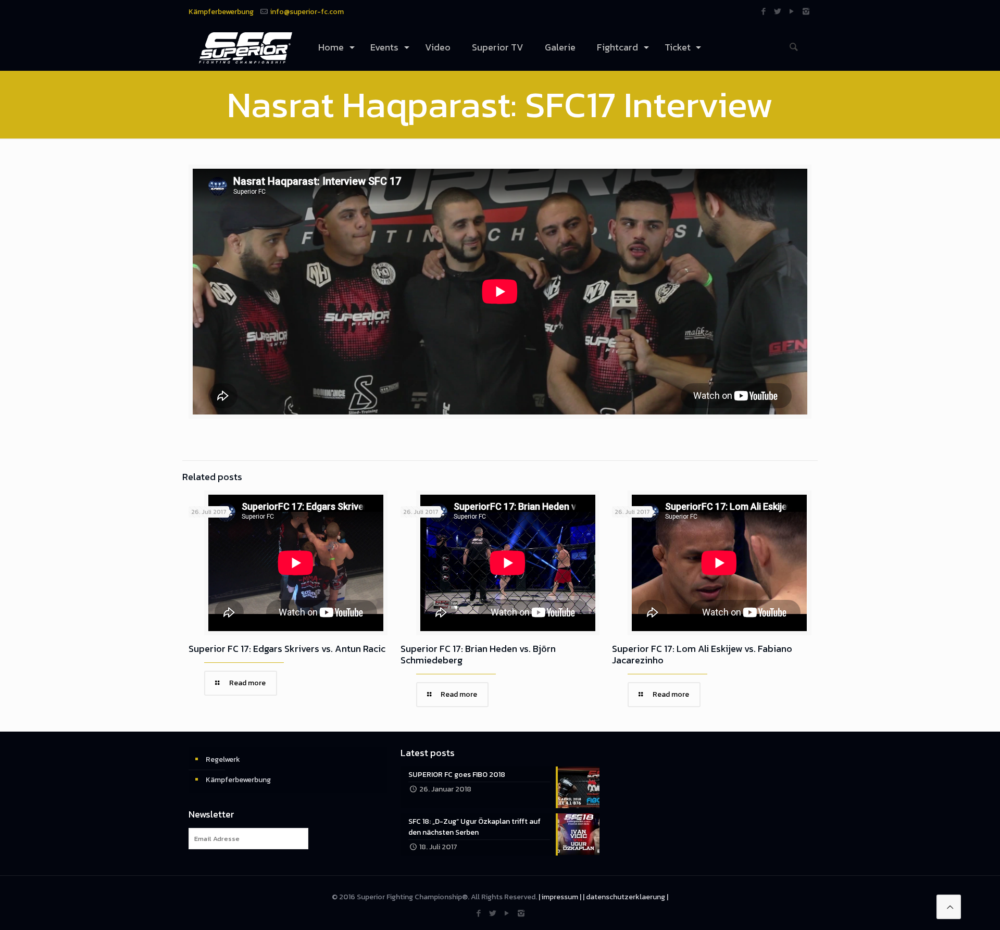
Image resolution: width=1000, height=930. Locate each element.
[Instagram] (806, 11)
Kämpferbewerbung (221, 11)
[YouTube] (791, 11)
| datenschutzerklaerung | (625, 896)
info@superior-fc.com (307, 11)
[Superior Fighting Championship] (245, 47)
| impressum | (560, 896)
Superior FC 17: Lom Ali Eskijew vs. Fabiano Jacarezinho (702, 654)
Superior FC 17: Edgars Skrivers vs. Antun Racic (287, 649)
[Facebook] (763, 11)
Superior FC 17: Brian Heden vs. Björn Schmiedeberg (478, 654)
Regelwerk (223, 759)
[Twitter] (777, 11)
